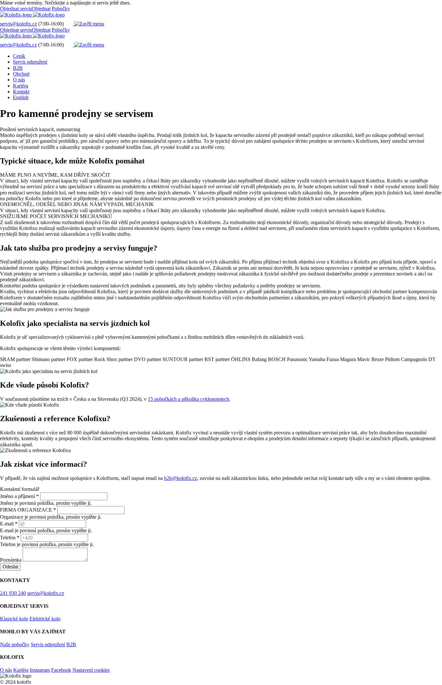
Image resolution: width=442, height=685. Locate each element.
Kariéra (20, 85)
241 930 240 (13, 593)
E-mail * (8, 523)
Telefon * (9, 537)
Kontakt (21, 91)
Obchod (21, 74)
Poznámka (10, 559)
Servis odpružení (30, 62)
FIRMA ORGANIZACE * (28, 510)
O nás (19, 79)
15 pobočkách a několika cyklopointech (188, 399)
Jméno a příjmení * (19, 496)
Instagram (40, 670)
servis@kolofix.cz (18, 23)
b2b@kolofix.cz (180, 478)
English (20, 97)
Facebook (61, 670)
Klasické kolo (14, 618)
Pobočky (61, 8)
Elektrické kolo (45, 618)
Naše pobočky (14, 644)
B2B (18, 68)
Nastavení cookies (91, 670)
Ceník (19, 56)
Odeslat (10, 566)
